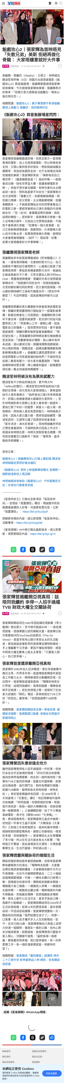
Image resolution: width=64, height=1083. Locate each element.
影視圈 (6, 66)
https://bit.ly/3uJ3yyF (35, 511)
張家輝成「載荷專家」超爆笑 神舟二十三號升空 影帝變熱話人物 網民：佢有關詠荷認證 (31, 960)
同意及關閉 (51, 1073)
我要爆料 (36, 1062)
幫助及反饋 (37, 1056)
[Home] (14, 3)
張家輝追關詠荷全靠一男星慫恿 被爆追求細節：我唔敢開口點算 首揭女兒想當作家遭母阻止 (31, 713)
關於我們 (6, 1056)
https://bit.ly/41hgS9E (29, 522)
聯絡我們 (6, 1051)
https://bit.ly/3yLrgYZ (43, 533)
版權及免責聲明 (39, 1051)
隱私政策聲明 (8, 1062)
